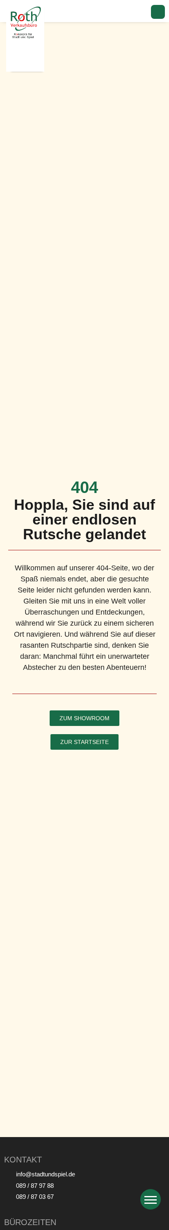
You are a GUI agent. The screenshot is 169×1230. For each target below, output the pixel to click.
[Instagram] (158, 12)
